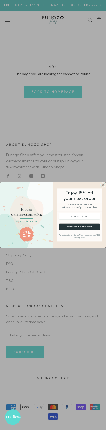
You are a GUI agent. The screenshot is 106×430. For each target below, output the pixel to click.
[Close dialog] (103, 185)
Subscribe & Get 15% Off (79, 227)
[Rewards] (13, 417)
